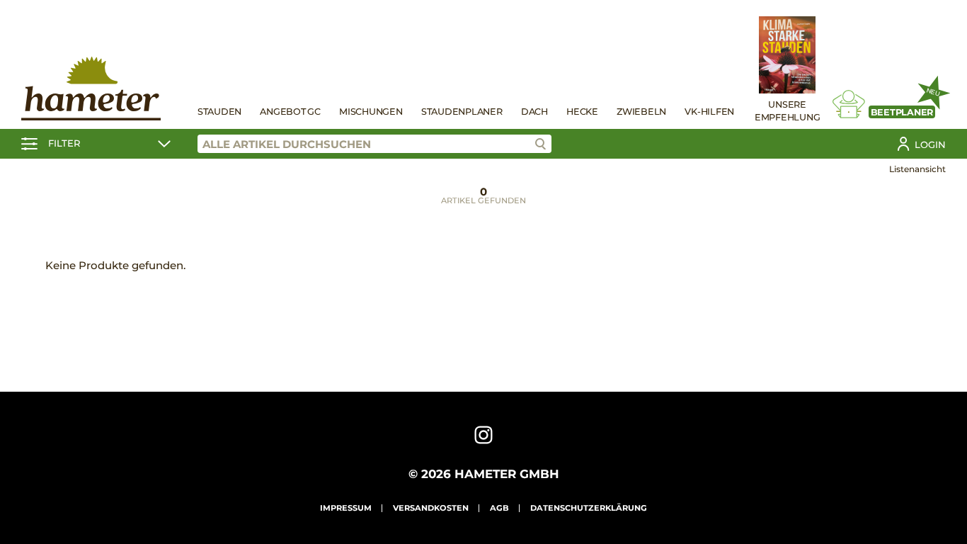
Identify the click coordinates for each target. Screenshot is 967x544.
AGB (499, 508)
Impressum (346, 508)
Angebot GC (290, 111)
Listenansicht (917, 169)
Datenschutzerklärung (588, 508)
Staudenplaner (462, 111)
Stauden (219, 111)
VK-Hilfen (709, 111)
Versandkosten (431, 508)
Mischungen (371, 111)
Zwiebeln (641, 111)
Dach (534, 111)
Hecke (582, 111)
